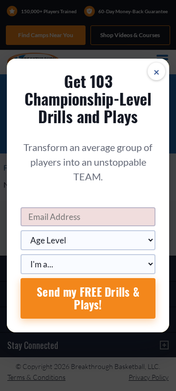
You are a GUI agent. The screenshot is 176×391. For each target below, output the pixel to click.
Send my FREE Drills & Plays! (88, 297)
